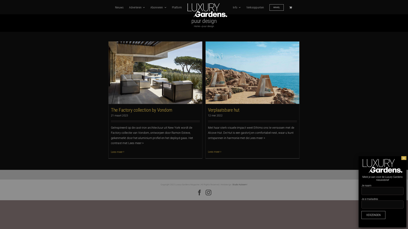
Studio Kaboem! (239, 184)
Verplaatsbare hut (223, 110)
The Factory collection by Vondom (141, 110)
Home (197, 26)
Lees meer (117, 151)
